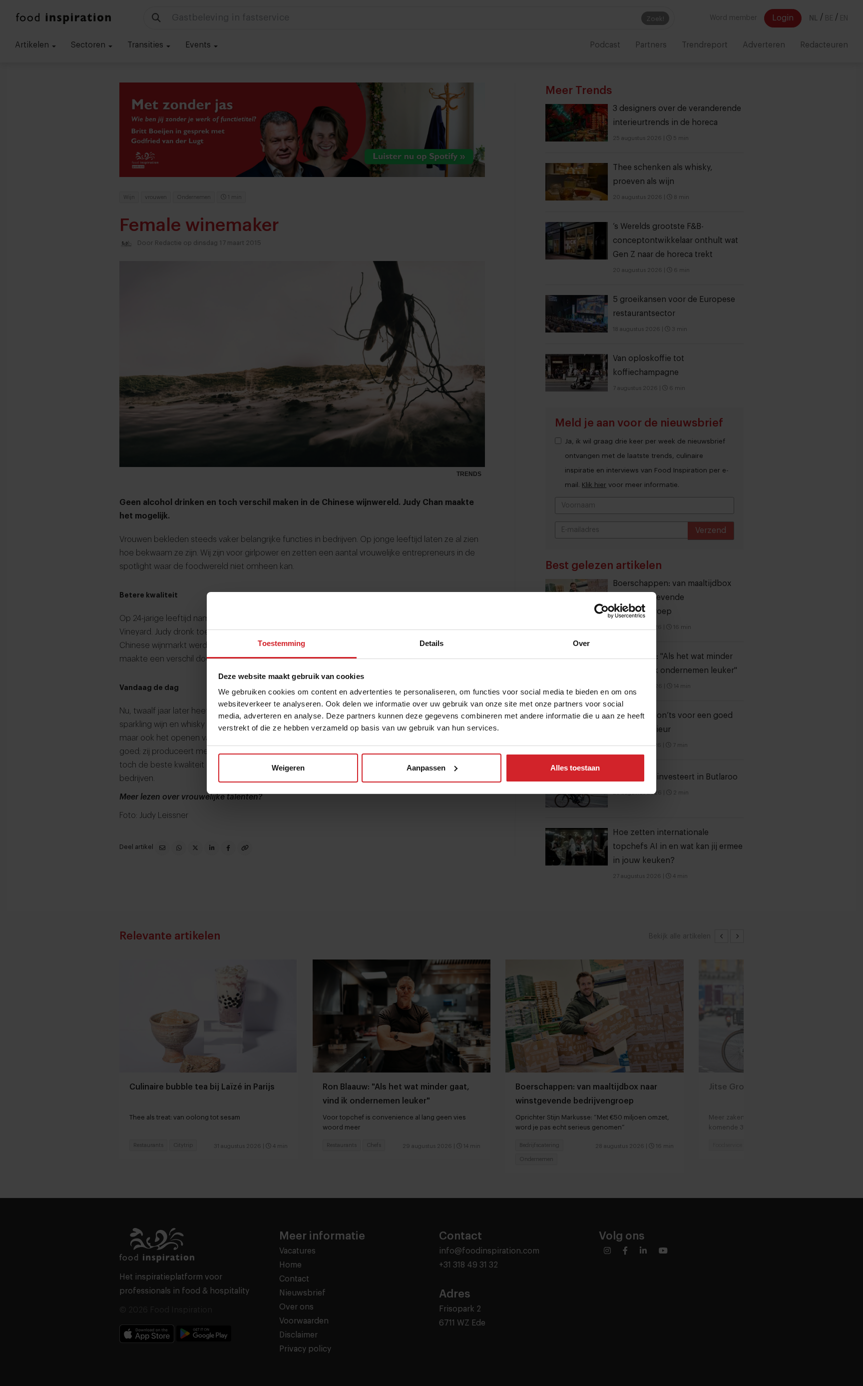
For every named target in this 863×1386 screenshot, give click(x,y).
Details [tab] (432, 643)
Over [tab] (581, 643)
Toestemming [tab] (281, 643)
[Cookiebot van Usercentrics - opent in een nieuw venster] (601, 611)
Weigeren (288, 768)
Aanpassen (426, 768)
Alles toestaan (575, 768)
